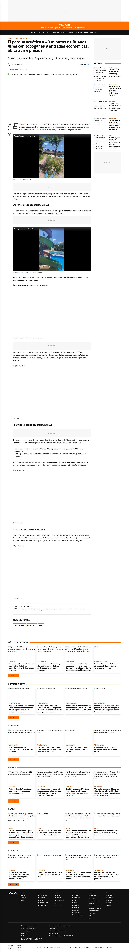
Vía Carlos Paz (42, 895)
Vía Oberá (75, 902)
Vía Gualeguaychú (77, 915)
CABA (22, 900)
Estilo (91, 915)
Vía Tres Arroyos (43, 902)
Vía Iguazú (75, 900)
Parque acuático (19, 625)
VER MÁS (12, 676)
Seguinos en (83, 64)
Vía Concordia (76, 912)
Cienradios (78, 947)
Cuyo (77, 32)
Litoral (70, 32)
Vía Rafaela (75, 907)
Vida (90, 918)
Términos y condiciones (28, 926)
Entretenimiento (94, 911)
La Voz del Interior (99, 947)
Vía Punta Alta (42, 905)
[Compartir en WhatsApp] (9, 129)
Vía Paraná (75, 910)
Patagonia (84, 32)
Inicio (33, 32)
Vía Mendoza (58, 906)
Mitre (58, 947)
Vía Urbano (109, 895)
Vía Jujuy (57, 895)
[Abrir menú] (24, 24)
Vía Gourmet (109, 900)
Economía (92, 906)
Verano (41, 625)
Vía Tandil (41, 900)
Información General (95, 908)
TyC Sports (87, 947)
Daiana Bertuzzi (17, 64)
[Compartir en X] (9, 134)
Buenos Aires (25, 38)
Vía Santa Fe (75, 905)
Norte (63, 32)
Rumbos (108, 905)
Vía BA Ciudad (13, 38)
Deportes (92, 913)
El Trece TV (50, 947)
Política (91, 903)
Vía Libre (108, 902)
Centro (56, 32)
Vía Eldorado (76, 898)
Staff (22, 935)
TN (44, 947)
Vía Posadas (75, 895)
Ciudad (70, 947)
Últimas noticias (94, 901)
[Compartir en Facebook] (9, 125)
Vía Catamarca (59, 900)
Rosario (48, 32)
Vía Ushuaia (92, 895)
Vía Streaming (110, 898)
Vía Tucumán (58, 898)
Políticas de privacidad (28, 928)
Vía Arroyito (42, 898)
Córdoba (40, 32)
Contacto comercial (27, 931)
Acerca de (24, 933)
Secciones (93, 32)
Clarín (39, 947)
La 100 (64, 947)
